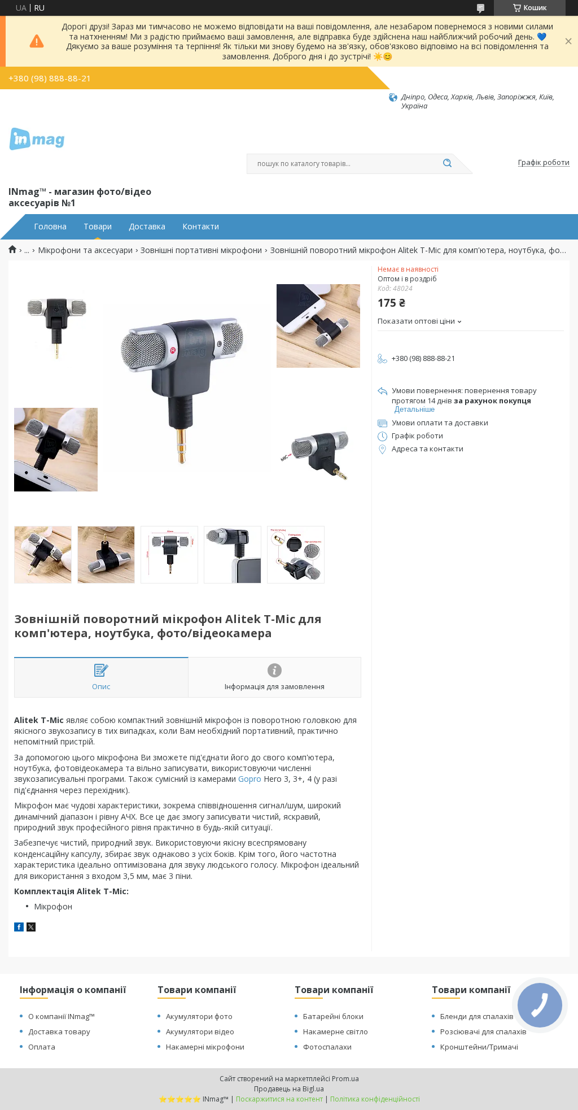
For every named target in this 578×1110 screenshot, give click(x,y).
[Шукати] (447, 164)
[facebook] (19, 928)
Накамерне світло (335, 1031)
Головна (50, 226)
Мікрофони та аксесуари (85, 250)
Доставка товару (59, 1031)
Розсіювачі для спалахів (483, 1031)
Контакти (200, 226)
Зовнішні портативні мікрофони (201, 250)
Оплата (41, 1047)
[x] (31, 928)
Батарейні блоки (333, 1016)
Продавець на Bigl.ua (289, 1089)
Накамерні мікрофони (205, 1047)
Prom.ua (345, 1078)
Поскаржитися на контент (279, 1099)
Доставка (147, 226)
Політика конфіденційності (375, 1099)
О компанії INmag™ (61, 1016)
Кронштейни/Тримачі (479, 1047)
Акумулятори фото (199, 1016)
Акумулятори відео (200, 1031)
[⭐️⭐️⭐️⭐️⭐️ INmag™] (36, 147)
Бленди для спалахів (477, 1016)
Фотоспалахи (327, 1047)
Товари (98, 226)
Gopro (249, 778)
